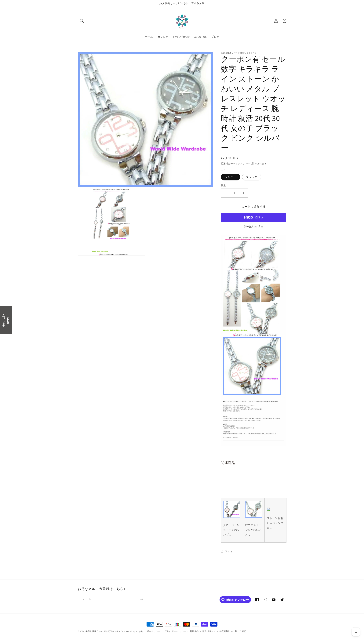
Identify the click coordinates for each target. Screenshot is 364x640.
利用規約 (194, 631)
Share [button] (228, 551)
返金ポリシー (153, 631)
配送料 (224, 163)
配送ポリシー (209, 631)
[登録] (141, 599)
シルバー (230, 177)
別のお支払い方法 (253, 226)
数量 (223, 185)
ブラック (251, 177)
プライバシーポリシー (175, 631)
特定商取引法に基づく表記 (233, 631)
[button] (82, 21)
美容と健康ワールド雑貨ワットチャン (104, 631)
